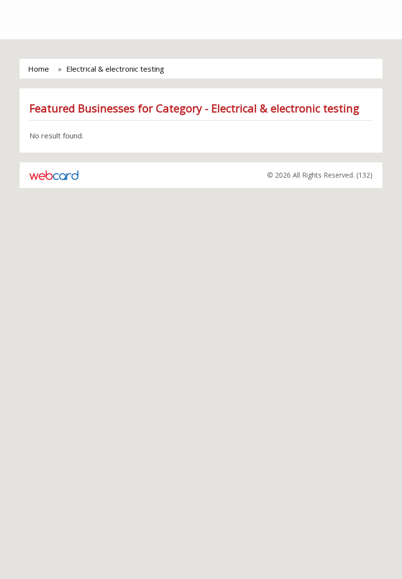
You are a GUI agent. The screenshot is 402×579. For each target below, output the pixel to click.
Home (38, 69)
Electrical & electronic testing (115, 69)
